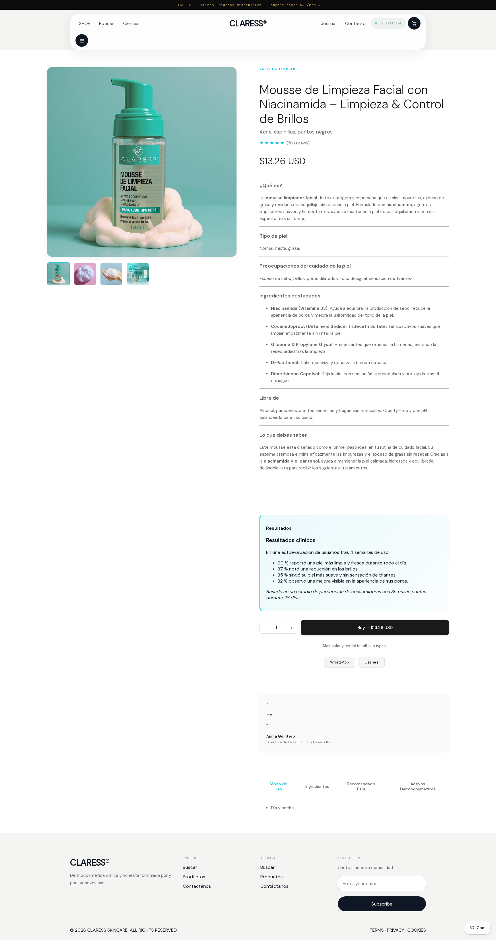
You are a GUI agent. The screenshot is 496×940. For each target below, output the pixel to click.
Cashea (372, 662)
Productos (194, 877)
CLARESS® (247, 23)
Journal (328, 23)
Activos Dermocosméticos (418, 786)
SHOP (84, 23)
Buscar (190, 867)
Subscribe (381, 904)
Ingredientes (317, 786)
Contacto (355, 23)
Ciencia (130, 23)
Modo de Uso (278, 786)
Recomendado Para (361, 786)
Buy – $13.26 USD (375, 627)
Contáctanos (197, 886)
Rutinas (107, 23)
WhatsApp (339, 662)
